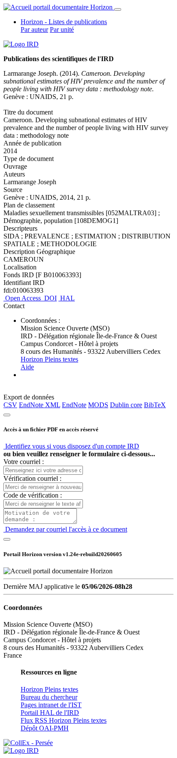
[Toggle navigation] (117, 9)
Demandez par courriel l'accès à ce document (65, 529)
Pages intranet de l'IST (51, 704)
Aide (27, 367)
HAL (66, 298)
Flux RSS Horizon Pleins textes (64, 720)
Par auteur (34, 29)
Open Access (23, 298)
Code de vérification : (32, 495)
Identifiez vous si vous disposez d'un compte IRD (71, 446)
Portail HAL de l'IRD (50, 712)
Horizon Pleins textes (49, 359)
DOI (50, 298)
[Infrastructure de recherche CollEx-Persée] (28, 742)
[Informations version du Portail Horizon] (21, 750)
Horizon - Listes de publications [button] (64, 21)
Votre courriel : (23, 461)
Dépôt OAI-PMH (45, 728)
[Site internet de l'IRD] (21, 44)
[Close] (6, 415)
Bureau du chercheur (49, 697)
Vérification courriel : (32, 478)
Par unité (62, 29)
